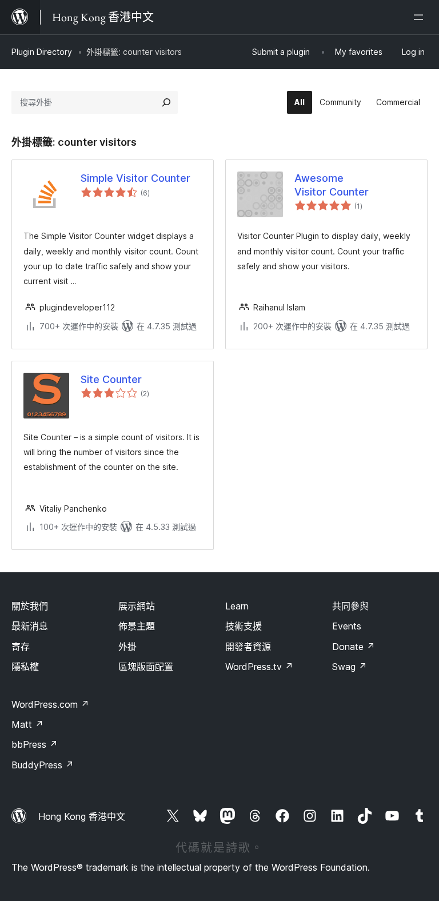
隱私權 (25, 666)
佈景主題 (136, 626)
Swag (349, 666)
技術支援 (243, 626)
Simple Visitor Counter (135, 178)
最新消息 (29, 626)
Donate (353, 646)
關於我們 (29, 606)
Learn (237, 606)
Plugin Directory (41, 52)
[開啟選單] (420, 17)
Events (346, 626)
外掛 (127, 646)
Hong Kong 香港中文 (81, 816)
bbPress (34, 744)
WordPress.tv (259, 666)
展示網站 (136, 606)
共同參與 (350, 606)
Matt (27, 724)
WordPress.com (50, 704)
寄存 (20, 646)
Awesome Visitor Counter (331, 184)
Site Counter (111, 379)
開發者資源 (248, 646)
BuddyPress (42, 765)
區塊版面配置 (145, 666)
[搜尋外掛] (166, 102)
